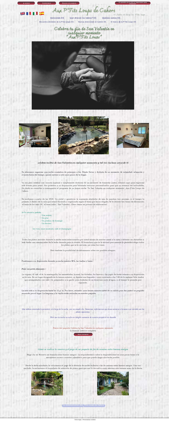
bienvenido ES (57, 18)
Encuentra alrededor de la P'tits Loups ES (56, 22)
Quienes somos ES (111, 18)
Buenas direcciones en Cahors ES (92, 22)
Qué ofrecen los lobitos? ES (83, 18)
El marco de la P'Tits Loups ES (123, 22)
